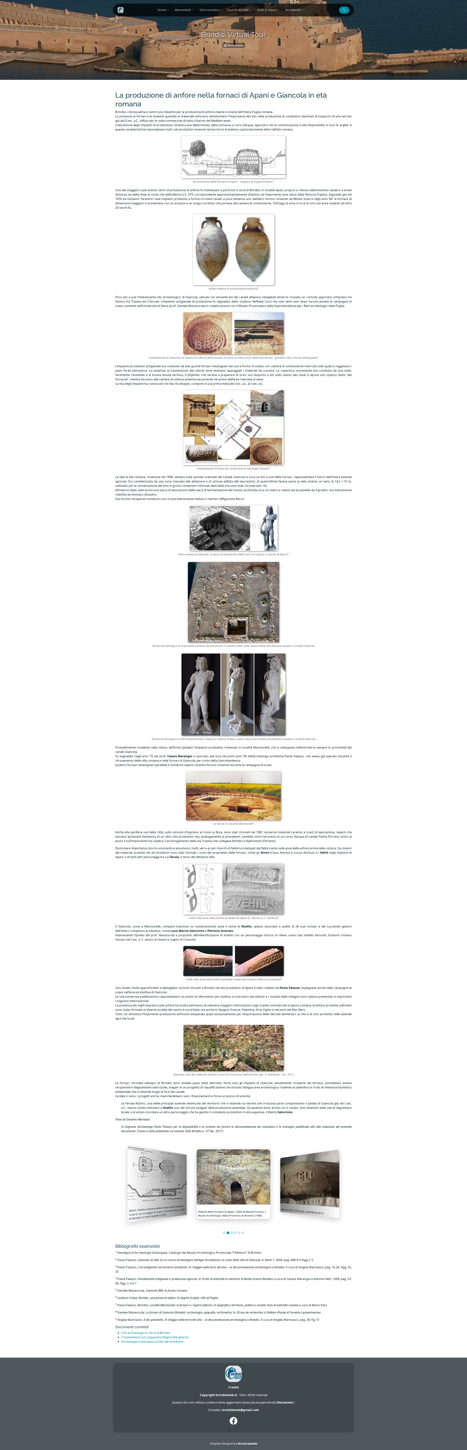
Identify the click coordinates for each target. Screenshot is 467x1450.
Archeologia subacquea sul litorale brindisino (152, 1342)
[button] (344, 10)
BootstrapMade (247, 1443)
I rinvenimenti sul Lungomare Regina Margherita (154, 1337)
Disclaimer (285, 1402)
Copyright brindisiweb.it (218, 1395)
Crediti (233, 1387)
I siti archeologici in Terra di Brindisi (145, 1333)
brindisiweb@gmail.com (240, 1410)
